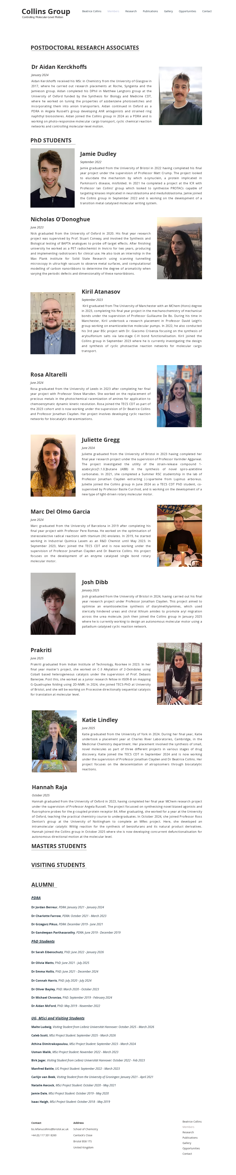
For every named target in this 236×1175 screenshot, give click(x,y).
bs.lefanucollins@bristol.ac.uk (49, 1129)
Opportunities (191, 1148)
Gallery (187, 1143)
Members (188, 1127)
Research (188, 1132)
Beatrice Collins (192, 1121)
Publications (190, 1137)
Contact (187, 1153)
